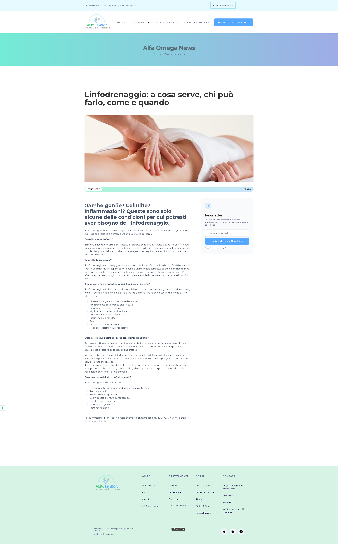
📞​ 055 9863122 (92, 5)
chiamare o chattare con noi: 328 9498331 (148, 418)
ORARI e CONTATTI (197, 22)
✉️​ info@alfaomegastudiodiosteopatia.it (120, 5)
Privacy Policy (179, 529)
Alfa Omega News (223, 5)
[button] (140, 22)
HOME (121, 22)
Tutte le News (174, 54)
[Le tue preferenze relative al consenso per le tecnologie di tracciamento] (2, 408)
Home (157, 54)
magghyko (109, 534)
